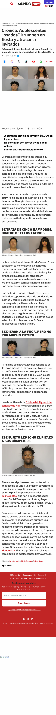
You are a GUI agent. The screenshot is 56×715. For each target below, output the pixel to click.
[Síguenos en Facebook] (24, 619)
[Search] (12, 4)
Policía (35, 561)
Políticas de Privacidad (37, 578)
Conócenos (27, 575)
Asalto (18, 561)
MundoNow (8, 550)
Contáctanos (39, 575)
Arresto (12, 561)
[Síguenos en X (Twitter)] (28, 619)
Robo (41, 561)
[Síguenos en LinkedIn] (32, 619)
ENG (51, 6)
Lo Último (10, 23)
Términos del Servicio (18, 578)
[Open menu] (4, 4)
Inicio (4, 23)
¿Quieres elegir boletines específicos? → (24, 610)
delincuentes (9, 495)
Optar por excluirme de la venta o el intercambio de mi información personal (28, 623)
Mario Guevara (10, 56)
